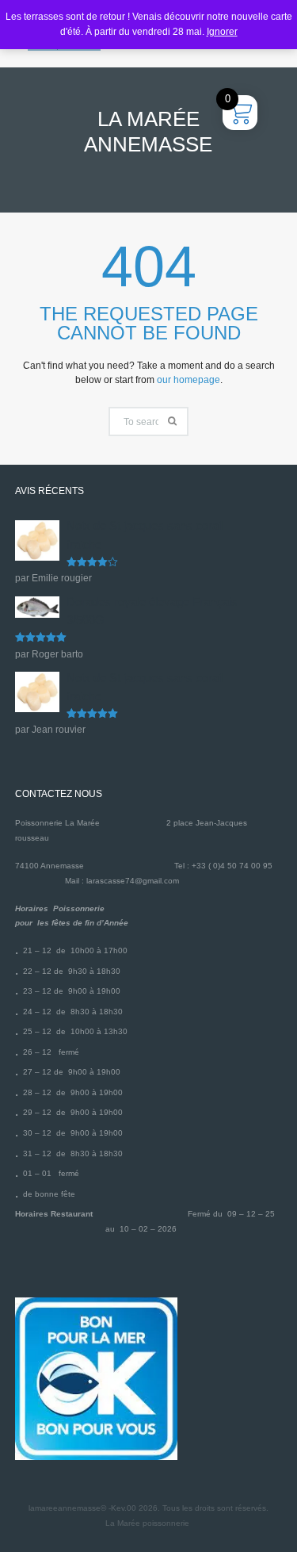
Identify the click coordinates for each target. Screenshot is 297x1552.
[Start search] (174, 421)
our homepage (188, 379)
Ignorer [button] (222, 31)
